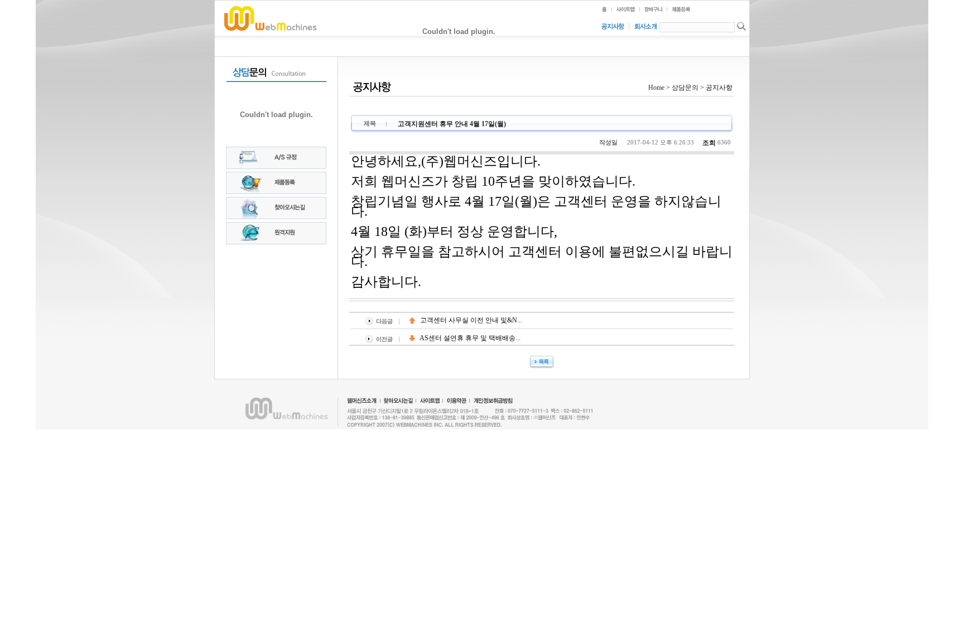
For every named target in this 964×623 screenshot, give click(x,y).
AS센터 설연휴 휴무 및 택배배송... (469, 338)
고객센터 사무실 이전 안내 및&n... (470, 320)
